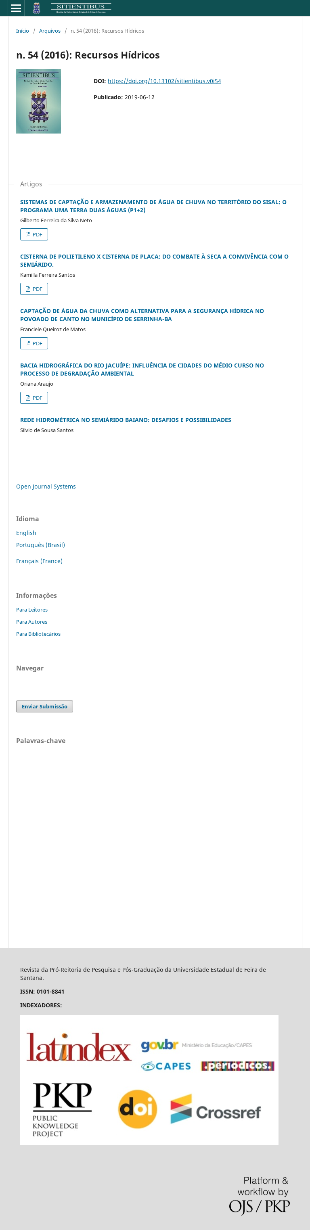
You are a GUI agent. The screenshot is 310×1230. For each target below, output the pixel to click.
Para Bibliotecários (38, 633)
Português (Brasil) (40, 545)
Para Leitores (32, 609)
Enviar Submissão (44, 706)
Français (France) (39, 561)
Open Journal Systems (46, 486)
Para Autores (31, 621)
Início (22, 30)
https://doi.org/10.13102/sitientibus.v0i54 (164, 81)
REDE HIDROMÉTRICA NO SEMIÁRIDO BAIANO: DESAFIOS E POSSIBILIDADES (125, 420)
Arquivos (50, 30)
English (26, 533)
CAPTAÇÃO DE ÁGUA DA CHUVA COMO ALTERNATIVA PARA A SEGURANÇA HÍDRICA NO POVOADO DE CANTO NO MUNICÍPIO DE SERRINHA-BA (142, 315)
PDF (36, 234)
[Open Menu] (16, 8)
